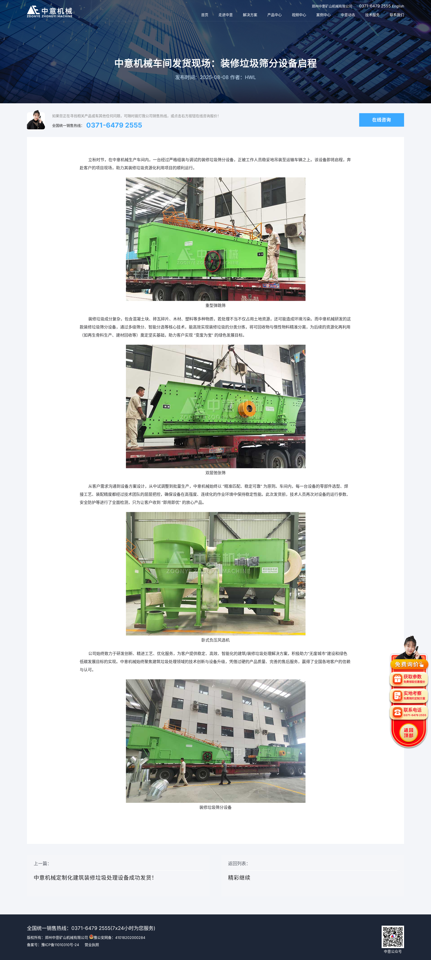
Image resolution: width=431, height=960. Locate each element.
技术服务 (372, 15)
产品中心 (274, 15)
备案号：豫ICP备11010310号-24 (53, 944)
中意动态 (348, 15)
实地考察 (414, 695)
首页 (204, 15)
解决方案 (250, 15)
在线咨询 (381, 120)
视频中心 (299, 15)
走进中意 (225, 15)
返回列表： (239, 871)
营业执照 (92, 944)
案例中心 (323, 15)
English (398, 6)
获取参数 (414, 679)
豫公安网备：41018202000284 (119, 937)
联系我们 (397, 15)
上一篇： (95, 871)
